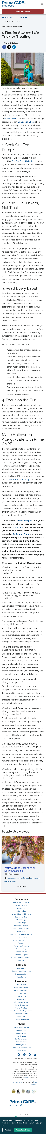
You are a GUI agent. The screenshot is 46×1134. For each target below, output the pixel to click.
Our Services (21, 1036)
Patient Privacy (21, 999)
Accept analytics (23, 1130)
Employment (21, 1045)
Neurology (21, 931)
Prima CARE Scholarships (21, 1048)
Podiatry (21, 943)
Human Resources (21, 1005)
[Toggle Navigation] (42, 4)
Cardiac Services (21, 905)
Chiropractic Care (21, 908)
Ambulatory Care (21, 968)
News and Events (21, 1014)
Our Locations (21, 1033)
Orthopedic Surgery (21, 937)
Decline (8, 1130)
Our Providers (21, 1030)
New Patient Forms (21, 988)
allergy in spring (10, 881)
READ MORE (22, 887)
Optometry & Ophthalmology (21, 934)
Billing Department (21, 1002)
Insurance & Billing (21, 990)
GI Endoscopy (21, 920)
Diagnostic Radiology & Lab (21, 971)
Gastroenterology (21, 917)
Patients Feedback (21, 1008)
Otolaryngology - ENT (21, 940)
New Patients (21, 985)
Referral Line (21, 996)
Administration (21, 1042)
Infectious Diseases (21, 926)
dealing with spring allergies (18, 878)
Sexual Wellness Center (21, 928)
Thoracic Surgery (21, 955)
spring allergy (35, 878)
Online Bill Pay (21, 993)
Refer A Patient (21, 1050)
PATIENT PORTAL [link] (22, 11)
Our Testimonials (21, 1039)
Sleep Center (21, 977)
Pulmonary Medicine (21, 946)
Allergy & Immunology (21, 902)
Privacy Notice (21, 1017)
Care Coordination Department (21, 1011)
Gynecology (21, 923)
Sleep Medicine (21, 952)
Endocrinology (21, 911)
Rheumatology (21, 949)
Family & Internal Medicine (21, 914)
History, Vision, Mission (21, 1027)
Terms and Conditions (21, 1019)
